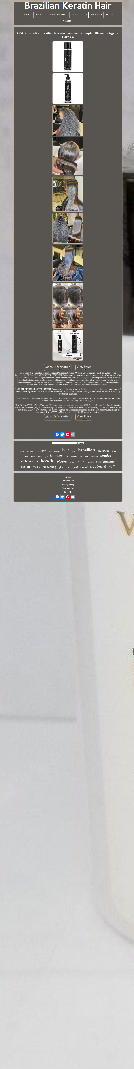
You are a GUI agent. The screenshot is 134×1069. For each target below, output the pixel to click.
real (67, 456)
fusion (25, 467)
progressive (36, 456)
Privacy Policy (68, 484)
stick (50, 451)
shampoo (94, 456)
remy (80, 461)
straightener (31, 451)
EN (65, 492)
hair (65, 449)
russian (68, 468)
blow (74, 451)
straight (90, 462)
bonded (105, 455)
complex (74, 456)
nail (112, 466)
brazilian (86, 449)
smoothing (49, 467)
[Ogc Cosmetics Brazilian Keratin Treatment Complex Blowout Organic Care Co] (68, 57)
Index (68, 477)
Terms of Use (68, 488)
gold (46, 457)
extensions (29, 461)
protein (22, 451)
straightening (105, 461)
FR (70, 492)
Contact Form (68, 481)
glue (61, 467)
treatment (98, 466)
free (26, 456)
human (56, 455)
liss (81, 456)
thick (42, 450)
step (86, 456)
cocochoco (103, 451)
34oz (114, 451)
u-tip (72, 462)
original (57, 451)
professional (80, 467)
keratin (48, 460)
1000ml (36, 467)
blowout (62, 461)
